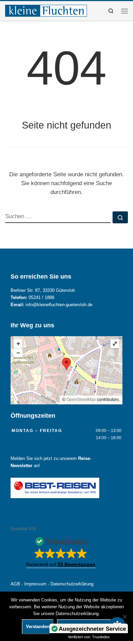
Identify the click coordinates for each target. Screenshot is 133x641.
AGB (15, 584)
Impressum (35, 584)
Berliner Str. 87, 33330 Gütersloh (43, 290)
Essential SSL (23, 528)
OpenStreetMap (81, 399)
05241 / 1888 (41, 297)
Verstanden (37, 626)
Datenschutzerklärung (71, 584)
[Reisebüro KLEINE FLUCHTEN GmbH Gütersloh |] (46, 10)
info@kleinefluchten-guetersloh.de (59, 304)
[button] (60, 550)
